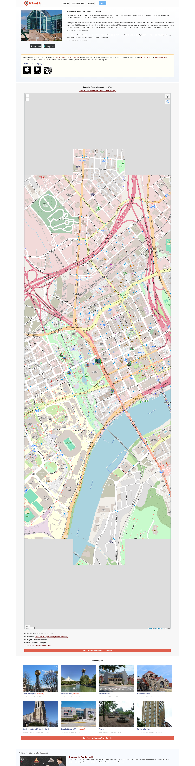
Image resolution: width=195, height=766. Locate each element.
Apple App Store (146, 57)
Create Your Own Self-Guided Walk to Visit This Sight (97, 91)
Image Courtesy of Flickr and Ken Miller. (77, 40)
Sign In (103, 3)
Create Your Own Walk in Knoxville (81, 757)
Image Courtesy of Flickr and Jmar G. (70, 697)
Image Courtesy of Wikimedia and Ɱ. (70, 732)
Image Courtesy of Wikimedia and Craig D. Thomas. (36, 732)
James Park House (104, 693)
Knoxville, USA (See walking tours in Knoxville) (51, 637)
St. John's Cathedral (143, 693)
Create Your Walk (78, 3)
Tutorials (91, 3)
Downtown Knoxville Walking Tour (38, 645)
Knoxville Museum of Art (69, 729)
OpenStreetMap (158, 628)
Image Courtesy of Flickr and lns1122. (32, 697)
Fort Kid (101, 729)
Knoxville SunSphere (29, 693)
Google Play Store (161, 57)
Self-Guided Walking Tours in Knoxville (65, 57)
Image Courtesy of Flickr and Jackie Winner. (110, 732)
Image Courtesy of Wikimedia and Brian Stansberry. (150, 697)
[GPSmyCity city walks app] (35, 3)
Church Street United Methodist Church (36, 729)
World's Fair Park (66, 693)
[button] (97, 361)
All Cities (66, 3)
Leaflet (150, 628)
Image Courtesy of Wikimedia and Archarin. (110, 697)
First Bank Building (143, 729)
